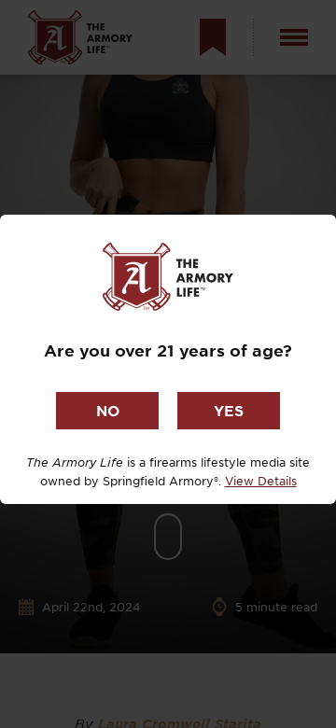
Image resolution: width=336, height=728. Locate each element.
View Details (261, 480)
